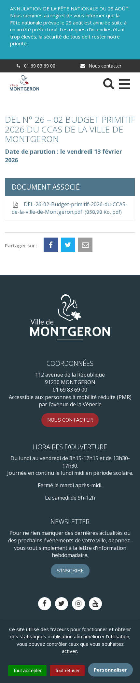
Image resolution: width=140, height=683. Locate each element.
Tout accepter (27, 670)
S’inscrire (70, 570)
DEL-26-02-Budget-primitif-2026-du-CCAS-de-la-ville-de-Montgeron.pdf (69, 208)
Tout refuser (67, 670)
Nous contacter (104, 66)
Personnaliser (110, 669)
